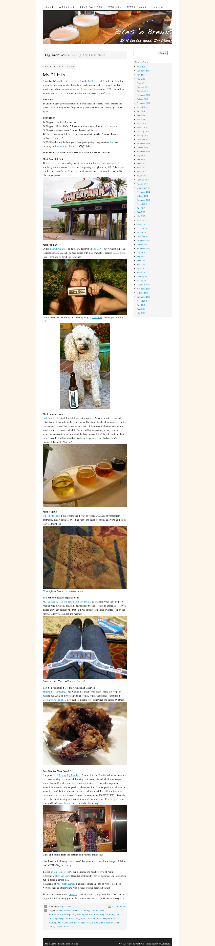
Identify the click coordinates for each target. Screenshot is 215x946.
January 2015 (142, 90)
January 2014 (142, 135)
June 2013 (141, 163)
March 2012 (142, 224)
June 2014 (141, 115)
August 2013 (142, 155)
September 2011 (143, 248)
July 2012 (141, 208)
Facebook (59, 146)
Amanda (73, 894)
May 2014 (141, 119)
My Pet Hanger (77, 922)
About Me (67, 6)
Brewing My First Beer (69, 775)
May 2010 (141, 313)
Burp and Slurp (62, 875)
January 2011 (142, 280)
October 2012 (142, 195)
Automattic (165, 943)
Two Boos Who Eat (64, 81)
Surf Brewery (49, 418)
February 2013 (143, 179)
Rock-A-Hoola (93, 922)
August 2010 (142, 300)
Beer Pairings (91, 6)
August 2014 (142, 107)
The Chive (97, 248)
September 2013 (143, 151)
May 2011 (141, 264)
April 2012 (141, 220)
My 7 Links (54, 74)
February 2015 (143, 86)
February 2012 (143, 228)
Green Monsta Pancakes (54, 699)
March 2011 (142, 272)
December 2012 (143, 187)
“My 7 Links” (97, 81)
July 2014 (141, 111)
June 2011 (141, 260)
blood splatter (68, 914)
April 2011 (141, 268)
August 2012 (142, 204)
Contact (115, 6)
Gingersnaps (60, 871)
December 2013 (143, 139)
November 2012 (143, 191)
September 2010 (143, 296)
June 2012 (141, 212)
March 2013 (142, 175)
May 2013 (141, 167)
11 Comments (118, 906)
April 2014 (141, 123)
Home (50, 6)
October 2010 (142, 292)
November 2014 (143, 95)
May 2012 (141, 216)
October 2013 (142, 147)
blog (112, 142)
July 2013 (141, 159)
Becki (49, 66)
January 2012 (142, 232)
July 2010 (141, 304)
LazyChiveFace (57, 248)
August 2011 (142, 252)
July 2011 (141, 256)
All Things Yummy (66, 883)
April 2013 (141, 171)
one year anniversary (71, 88)
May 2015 (141, 78)
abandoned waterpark (69, 910)
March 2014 (142, 127)
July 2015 (141, 74)
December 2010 (143, 284)
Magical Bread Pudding (54, 691)
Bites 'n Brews (50, 943)
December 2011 (143, 236)
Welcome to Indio (51, 515)
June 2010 (141, 308)
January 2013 (142, 183)
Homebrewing (72, 918)
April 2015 (141, 82)
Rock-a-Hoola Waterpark (105, 163)
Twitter (72, 146)
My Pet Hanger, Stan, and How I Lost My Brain (66, 601)
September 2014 (143, 103)
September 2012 (143, 199)
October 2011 (142, 244)
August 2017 (142, 66)
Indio (82, 918)
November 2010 (143, 288)
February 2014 (143, 131)
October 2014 (142, 99)
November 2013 (143, 143)
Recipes (158, 6)
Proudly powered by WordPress (131, 943)
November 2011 (143, 240)
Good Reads (136, 6)
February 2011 (143, 276)
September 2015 (143, 70)
